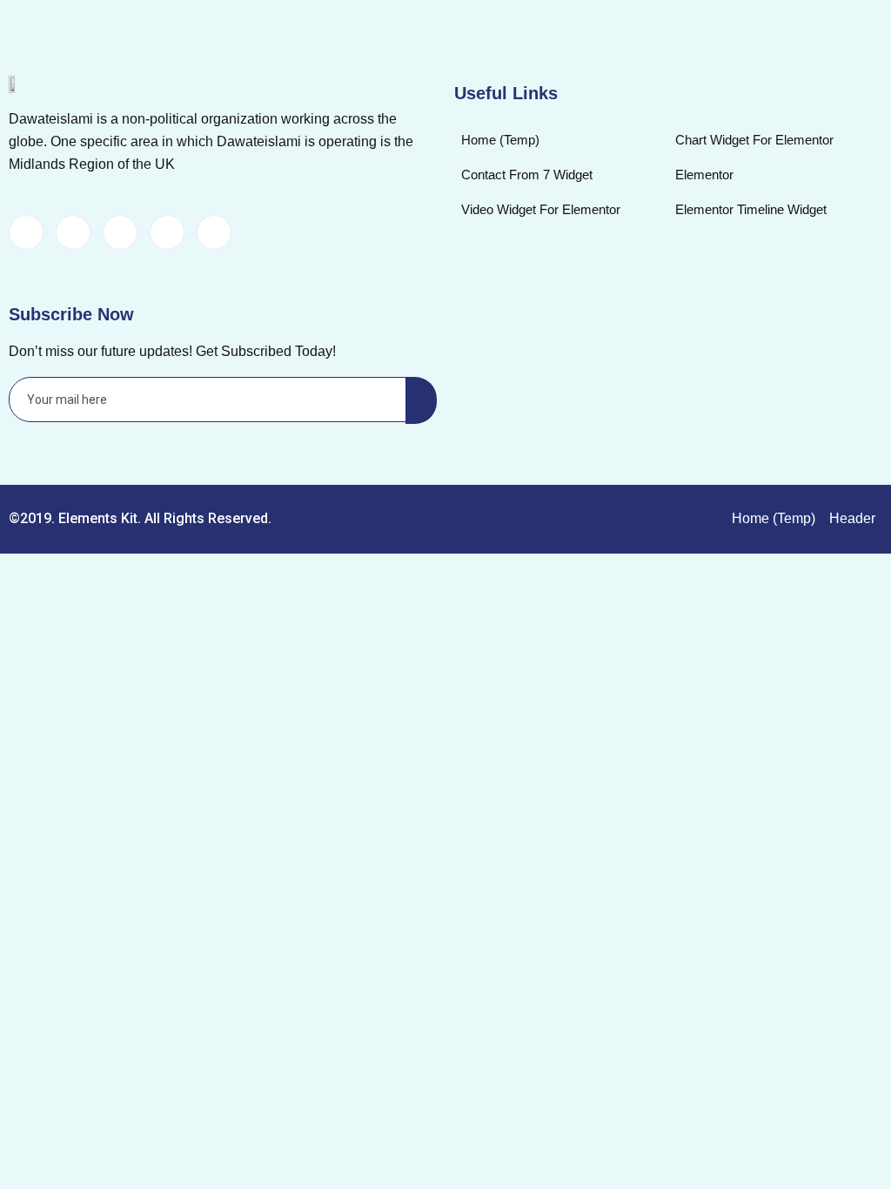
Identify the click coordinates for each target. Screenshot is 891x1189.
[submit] (421, 400)
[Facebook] (26, 232)
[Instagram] (214, 232)
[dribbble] (167, 232)
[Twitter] (73, 232)
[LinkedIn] (120, 232)
